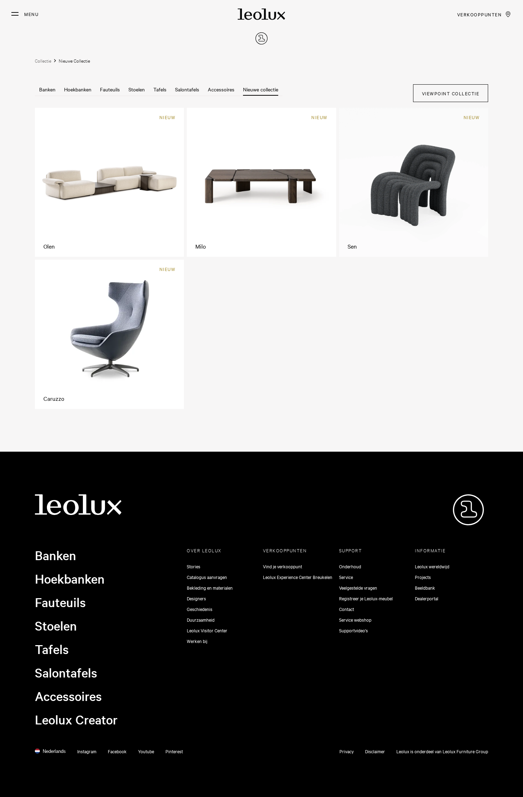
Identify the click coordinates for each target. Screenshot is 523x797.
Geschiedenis (199, 609)
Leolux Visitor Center (207, 630)
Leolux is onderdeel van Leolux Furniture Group (442, 751)
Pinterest (174, 751)
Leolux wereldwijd (432, 566)
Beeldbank (425, 587)
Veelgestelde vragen (358, 587)
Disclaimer (375, 751)
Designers (196, 598)
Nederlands (54, 751)
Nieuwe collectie (260, 89)
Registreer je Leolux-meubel (366, 598)
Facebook (117, 751)
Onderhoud (350, 566)
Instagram (86, 751)
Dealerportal (426, 598)
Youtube (146, 751)
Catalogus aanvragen (207, 577)
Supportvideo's (353, 630)
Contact (346, 609)
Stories (193, 566)
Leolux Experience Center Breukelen (297, 577)
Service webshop (355, 619)
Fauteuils (110, 89)
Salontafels (187, 89)
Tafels (160, 89)
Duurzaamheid (201, 619)
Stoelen (136, 89)
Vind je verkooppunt (282, 566)
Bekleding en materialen (210, 587)
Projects (423, 577)
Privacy (346, 751)
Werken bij (197, 641)
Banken (47, 89)
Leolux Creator (76, 719)
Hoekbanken (77, 89)
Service (346, 577)
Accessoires (221, 89)
